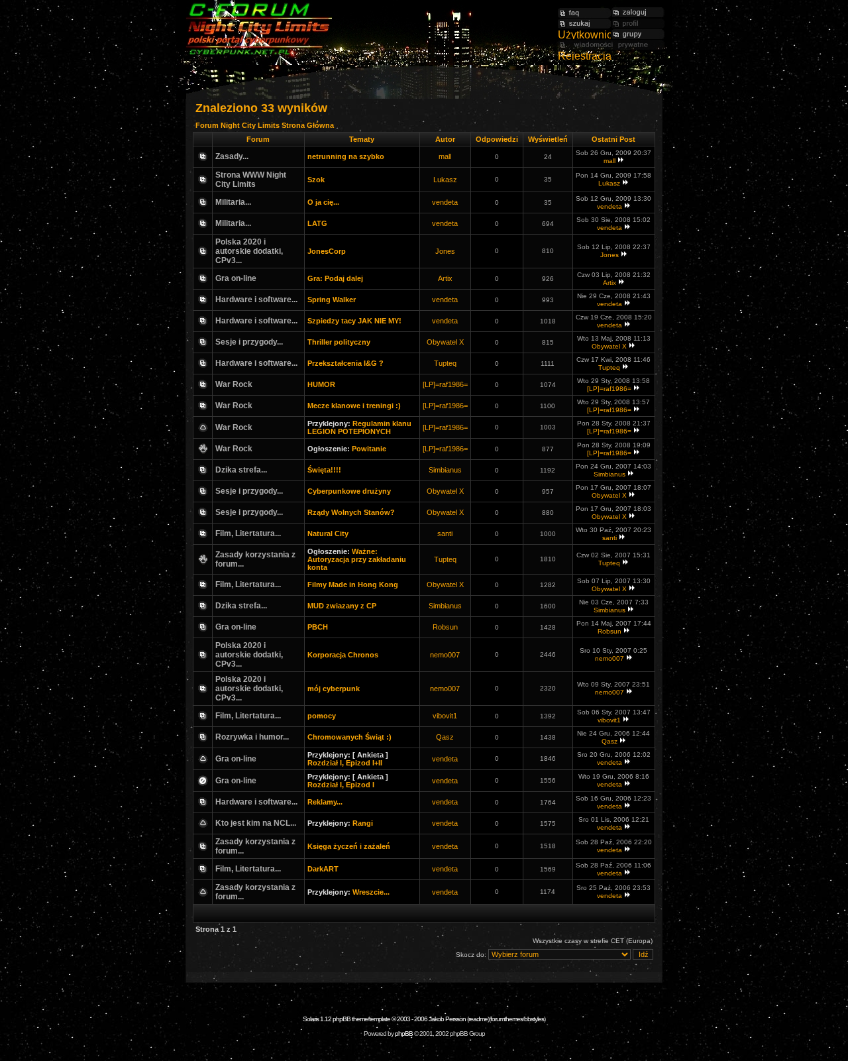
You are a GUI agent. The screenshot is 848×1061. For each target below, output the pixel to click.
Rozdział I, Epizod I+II (344, 763)
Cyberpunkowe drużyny (349, 491)
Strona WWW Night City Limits (250, 179)
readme (478, 1019)
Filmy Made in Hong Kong (352, 584)
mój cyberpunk (333, 689)
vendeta (445, 202)
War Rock (233, 384)
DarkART (323, 869)
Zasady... (231, 156)
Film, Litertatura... (248, 533)
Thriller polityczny (338, 342)
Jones (445, 251)
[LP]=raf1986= (445, 384)
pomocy (321, 716)
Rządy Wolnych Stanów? (351, 512)
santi (444, 533)
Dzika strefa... (241, 470)
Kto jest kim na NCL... (255, 823)
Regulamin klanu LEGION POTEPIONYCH (359, 427)
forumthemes (506, 1019)
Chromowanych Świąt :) (349, 737)
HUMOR (321, 384)
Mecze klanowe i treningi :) (354, 406)
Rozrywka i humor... (252, 737)
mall (445, 156)
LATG (317, 223)
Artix (445, 278)
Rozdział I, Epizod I (340, 785)
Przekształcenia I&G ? (345, 363)
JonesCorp (326, 251)
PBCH (317, 627)
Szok (316, 180)
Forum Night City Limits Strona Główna (264, 125)
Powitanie (369, 449)
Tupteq (445, 363)
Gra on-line (235, 278)
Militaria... (233, 202)
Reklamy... (325, 802)
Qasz (445, 737)
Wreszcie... (371, 892)
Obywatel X (445, 342)
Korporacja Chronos (342, 655)
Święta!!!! (324, 470)
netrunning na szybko (345, 156)
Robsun (445, 627)
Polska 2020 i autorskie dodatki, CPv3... (249, 251)
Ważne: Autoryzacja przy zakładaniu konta (356, 559)
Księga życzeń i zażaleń (348, 846)
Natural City (327, 533)
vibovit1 (445, 716)
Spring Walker (331, 300)
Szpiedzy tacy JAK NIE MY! (354, 321)
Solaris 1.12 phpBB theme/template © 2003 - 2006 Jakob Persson (384, 1019)
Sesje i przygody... (249, 342)
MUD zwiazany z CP (341, 606)
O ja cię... (323, 202)
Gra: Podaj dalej (335, 278)
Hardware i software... (256, 299)
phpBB (404, 1033)
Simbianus (445, 470)
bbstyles (534, 1019)
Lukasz (445, 180)
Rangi (362, 823)
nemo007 (445, 655)
